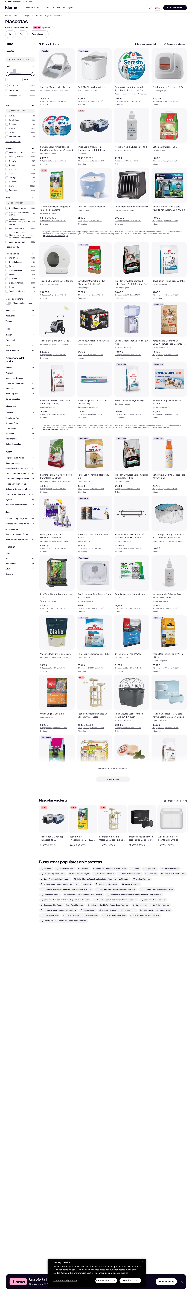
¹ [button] (53, 101)
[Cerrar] (143, 1262)
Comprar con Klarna (13, 2)
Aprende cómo (49, 27)
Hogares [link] (48, 16)
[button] (157, 8)
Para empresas (29, 2)
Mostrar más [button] (113, 779)
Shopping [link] (18, 16)
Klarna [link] (8, 16)
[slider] (7, 74)
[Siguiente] (183, 825)
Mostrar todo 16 (12, 247)
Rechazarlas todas (106, 1280)
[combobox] (146, 44)
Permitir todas (130, 1280)
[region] (97, 1273)
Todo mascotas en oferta (175, 800)
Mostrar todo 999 (13, 141)
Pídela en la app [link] (166, 1281)
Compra (45, 8)
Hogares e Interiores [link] (33, 16)
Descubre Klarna (32, 8)
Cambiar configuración (65, 1280)
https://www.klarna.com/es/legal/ (55, 236)
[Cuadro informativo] (57, 44)
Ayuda (70, 8)
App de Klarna (59, 8)
